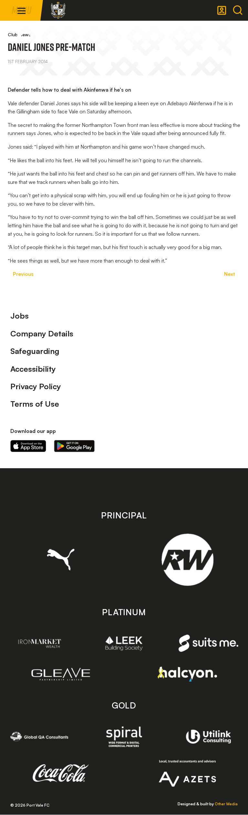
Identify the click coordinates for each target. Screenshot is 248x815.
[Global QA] (39, 736)
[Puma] (61, 559)
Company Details (41, 333)
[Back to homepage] (58, 10)
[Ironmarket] (39, 643)
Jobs (19, 316)
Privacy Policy (35, 386)
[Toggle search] (237, 10)
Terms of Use (34, 404)
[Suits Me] (208, 643)
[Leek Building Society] (124, 643)
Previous (23, 274)
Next (229, 274)
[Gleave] (61, 674)
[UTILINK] (208, 736)
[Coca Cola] (61, 773)
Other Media (226, 803)
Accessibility (33, 369)
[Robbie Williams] (187, 560)
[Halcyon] (187, 674)
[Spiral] (124, 736)
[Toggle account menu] (221, 10)
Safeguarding (34, 351)
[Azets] (187, 773)
